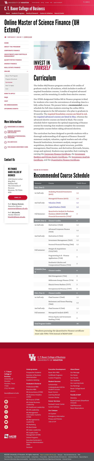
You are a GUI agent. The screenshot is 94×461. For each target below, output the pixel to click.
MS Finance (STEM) (32, 400)
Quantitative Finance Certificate (65, 159)
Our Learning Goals (77, 383)
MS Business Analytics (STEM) (34, 396)
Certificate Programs (55, 375)
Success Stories (53, 397)
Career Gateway (53, 407)
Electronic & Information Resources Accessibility (16, 459)
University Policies (66, 459)
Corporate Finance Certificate (57, 154)
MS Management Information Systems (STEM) (33, 414)
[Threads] (6, 427)
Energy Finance (10, 64)
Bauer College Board (77, 388)
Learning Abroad (54, 395)
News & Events (59, 13)
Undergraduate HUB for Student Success (56, 388)
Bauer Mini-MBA (53, 372)
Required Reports (83, 457)
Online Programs (32, 437)
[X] (6, 417)
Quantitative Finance (13, 60)
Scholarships (52, 384)
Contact (47, 2)
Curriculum (9, 82)
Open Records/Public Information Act (57, 457)
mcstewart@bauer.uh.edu (18, 208)
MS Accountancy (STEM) (34, 392)
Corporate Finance (12, 51)
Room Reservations (77, 408)
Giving (42, 2)
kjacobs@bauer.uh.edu (16, 217)
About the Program (12, 47)
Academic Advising (32, 380)
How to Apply (10, 86)
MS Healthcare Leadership (35, 407)
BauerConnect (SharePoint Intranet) (79, 401)
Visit (51, 2)
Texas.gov (60, 455)
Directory (73, 398)
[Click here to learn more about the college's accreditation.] (10, 436)
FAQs (6, 97)
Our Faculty (74, 378)
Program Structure (11, 79)
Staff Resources (75, 405)
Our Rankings (75, 386)
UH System (52, 413)
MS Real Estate (31, 427)
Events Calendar (35, 2)
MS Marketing (31, 424)
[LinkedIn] (6, 407)
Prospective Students (33, 372)
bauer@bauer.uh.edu (11, 393)
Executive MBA (31, 389)
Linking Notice (34, 457)
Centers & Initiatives (46, 13)
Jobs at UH (52, 421)
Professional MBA (32, 387)
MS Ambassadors (11, 105)
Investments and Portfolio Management (15, 55)
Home (6, 43)
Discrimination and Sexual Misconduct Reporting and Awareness (45, 459)
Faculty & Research (32, 13)
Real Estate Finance (12, 68)
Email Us (17, 198)
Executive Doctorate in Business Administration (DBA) (34, 442)
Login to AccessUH (58, 2)
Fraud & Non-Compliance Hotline (22, 457)
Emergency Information (56, 416)
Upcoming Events (11, 109)
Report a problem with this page (48, 455)
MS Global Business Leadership (33, 403)
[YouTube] (6, 422)
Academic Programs (18, 13)
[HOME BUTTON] (5, 37)
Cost (7, 89)
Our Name (73, 375)
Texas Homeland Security (70, 455)
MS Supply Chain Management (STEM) (33, 433)
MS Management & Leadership (32, 421)
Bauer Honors (53, 392)
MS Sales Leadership (33, 430)
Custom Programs (54, 378)
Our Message (74, 372)
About (8, 13)
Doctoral (29, 447)
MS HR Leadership (32, 410)
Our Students (75, 380)
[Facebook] (6, 402)
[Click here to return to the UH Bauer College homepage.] (47, 357)
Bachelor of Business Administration (33, 376)
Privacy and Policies (55, 419)
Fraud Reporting (8, 457)
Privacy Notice (43, 457)
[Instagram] (6, 412)
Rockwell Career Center (56, 404)
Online (19, 37)
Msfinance (11, 37)
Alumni (72, 391)
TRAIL (79, 455)
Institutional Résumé (73, 457)
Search (87, 2)
